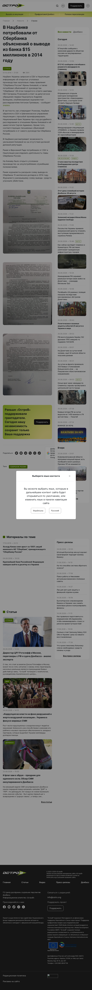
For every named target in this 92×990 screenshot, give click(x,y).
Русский (55, 510)
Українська (38, 510)
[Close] (69, 476)
